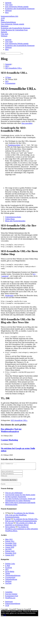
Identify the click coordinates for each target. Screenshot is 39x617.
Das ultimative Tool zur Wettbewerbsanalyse (11, 430)
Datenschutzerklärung (8, 22)
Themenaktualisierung (12, 575)
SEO (7, 81)
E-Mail (7, 566)
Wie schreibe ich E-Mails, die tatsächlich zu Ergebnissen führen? (20, 524)
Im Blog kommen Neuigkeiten (15, 497)
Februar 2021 (9, 541)
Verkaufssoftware (11, 579)
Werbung (8, 581)
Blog (7, 12)
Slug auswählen (27, 123)
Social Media (9, 571)
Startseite (8, 3)
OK (5, 615)
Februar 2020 (9, 551)
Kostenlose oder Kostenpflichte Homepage (20, 9)
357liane (8, 77)
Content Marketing (9, 440)
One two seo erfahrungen (14, 493)
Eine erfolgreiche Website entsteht (16, 7)
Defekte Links (10, 564)
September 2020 (10, 545)
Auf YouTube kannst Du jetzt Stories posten (20, 495)
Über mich (8, 5)
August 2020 (9, 547)
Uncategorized (10, 577)
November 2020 (10, 543)
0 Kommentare (10, 83)
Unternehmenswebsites (13, 217)
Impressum (4, 26)
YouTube (8, 583)
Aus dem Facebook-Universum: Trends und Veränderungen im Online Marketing (20, 500)
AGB (3, 18)
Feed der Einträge (11, 594)
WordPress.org (10, 598)
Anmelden (8, 592)
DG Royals (9, 523)
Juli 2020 (8, 549)
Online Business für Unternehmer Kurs (14, 30)
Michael (8, 519)
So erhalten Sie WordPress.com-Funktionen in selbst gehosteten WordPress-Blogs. (21, 529)
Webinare (8, 10)
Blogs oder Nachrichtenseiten (15, 221)
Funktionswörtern (14, 145)
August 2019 (9, 555)
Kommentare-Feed (11, 596)
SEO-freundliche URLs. (19, 420)
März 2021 (9, 539)
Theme (7, 573)
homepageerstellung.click (9, 16)
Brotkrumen (9, 295)
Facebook (8, 567)
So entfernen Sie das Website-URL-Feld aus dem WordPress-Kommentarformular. (19, 515)
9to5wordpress (10, 527)
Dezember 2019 (10, 553)
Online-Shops (10, 219)
